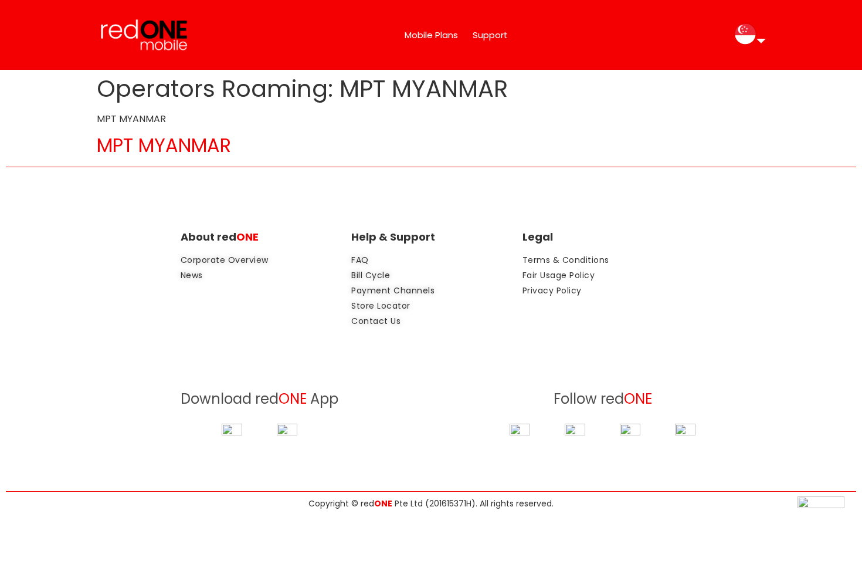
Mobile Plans (431, 35)
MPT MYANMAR (164, 145)
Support (490, 35)
